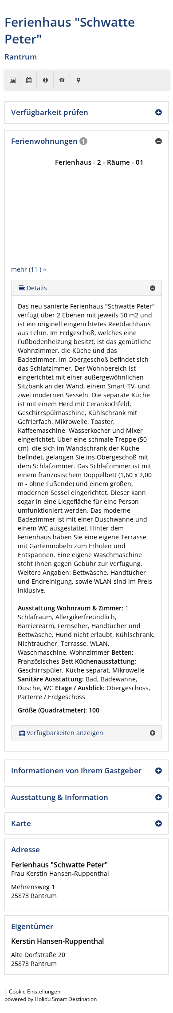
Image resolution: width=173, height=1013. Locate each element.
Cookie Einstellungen (34, 991)
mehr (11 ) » (28, 269)
